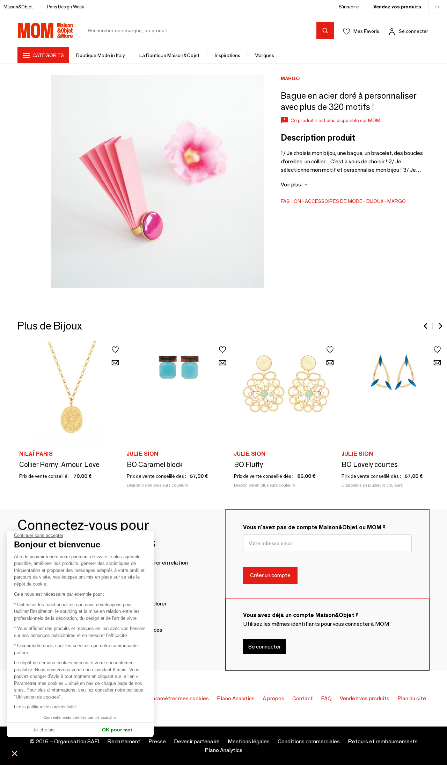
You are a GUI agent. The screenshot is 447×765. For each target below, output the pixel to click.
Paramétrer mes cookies (178, 698)
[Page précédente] (426, 326)
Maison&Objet (18, 6)
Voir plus (291, 184)
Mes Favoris (366, 31)
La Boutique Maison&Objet (169, 55)
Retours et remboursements (383, 741)
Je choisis (43, 729)
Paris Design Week (65, 6)
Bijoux (374, 201)
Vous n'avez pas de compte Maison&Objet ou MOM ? (314, 527)
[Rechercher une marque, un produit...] (325, 30)
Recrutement (123, 741)
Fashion (291, 201)
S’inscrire (349, 6)
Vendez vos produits (397, 6)
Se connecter (413, 31)
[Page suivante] (440, 326)
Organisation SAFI (76, 741)
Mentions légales (249, 741)
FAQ (326, 698)
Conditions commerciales (309, 741)
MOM (45, 30)
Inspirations (227, 55)
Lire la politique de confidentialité (45, 706)
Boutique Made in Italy (100, 55)
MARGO (396, 201)
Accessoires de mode (333, 201)
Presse (157, 741)
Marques (264, 55)
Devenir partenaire (197, 741)
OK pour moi (117, 729)
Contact (302, 698)
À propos (273, 698)
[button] (14, 753)
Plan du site (411, 698)
